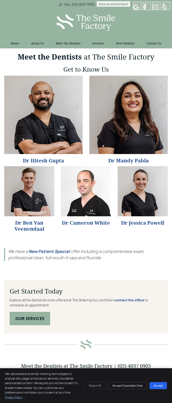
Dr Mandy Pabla (128, 161)
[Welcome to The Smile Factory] (86, 29)
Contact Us (153, 43)
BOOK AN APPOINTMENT (113, 4)
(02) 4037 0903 (83, 4)
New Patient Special (50, 251)
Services (98, 43)
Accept (158, 385)
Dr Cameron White (86, 223)
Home (15, 43)
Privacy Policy (13, 397)
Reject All (95, 385)
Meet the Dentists (68, 43)
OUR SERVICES (29, 318)
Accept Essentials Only (127, 385)
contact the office (129, 300)
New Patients (125, 43)
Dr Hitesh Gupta (43, 161)
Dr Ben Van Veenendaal (29, 226)
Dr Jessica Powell (142, 223)
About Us (37, 43)
